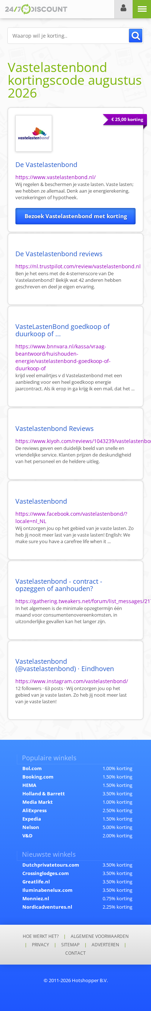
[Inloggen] (123, 9)
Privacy (40, 945)
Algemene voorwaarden (100, 936)
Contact (75, 953)
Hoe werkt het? (41, 936)
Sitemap (70, 945)
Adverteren (105, 945)
